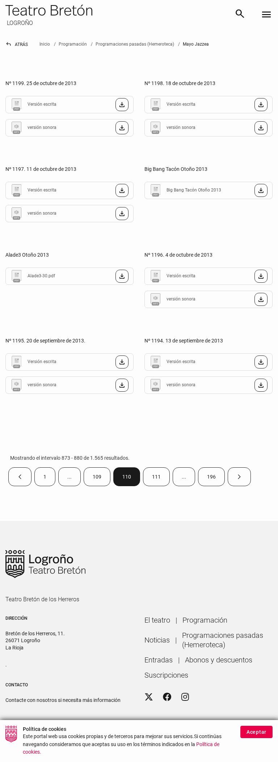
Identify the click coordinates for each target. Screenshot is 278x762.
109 (101, 478)
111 (161, 478)
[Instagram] (185, 697)
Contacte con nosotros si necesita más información (63, 700)
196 (216, 478)
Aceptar (256, 732)
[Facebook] (167, 697)
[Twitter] (148, 697)
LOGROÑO (19, 23)
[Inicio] (117, 10)
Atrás (16, 44)
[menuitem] (157, 620)
